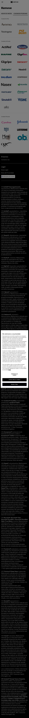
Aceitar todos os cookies (14, 379)
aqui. (10, 369)
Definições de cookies (14, 374)
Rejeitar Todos (14, 384)
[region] (14, 359)
